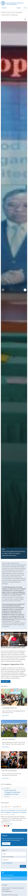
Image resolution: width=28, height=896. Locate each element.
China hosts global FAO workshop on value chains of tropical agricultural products (13, 553)
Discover (4, 8)
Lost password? (7, 863)
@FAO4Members (6, 878)
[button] (26, 7)
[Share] (24, 7)
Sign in (23, 866)
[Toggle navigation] (25, 19)
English (19, 8)
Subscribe (5, 843)
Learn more (5, 681)
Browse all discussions (19, 830)
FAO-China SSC (9, 823)
